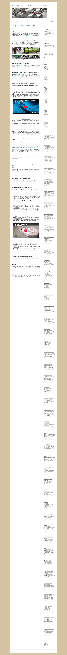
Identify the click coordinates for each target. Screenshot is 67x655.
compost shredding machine (48, 220)
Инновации (45, 515)
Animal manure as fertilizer (47, 146)
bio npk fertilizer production (48, 160)
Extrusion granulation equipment (48, 266)
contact (51, 5)
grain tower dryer (46, 301)
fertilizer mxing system (47, 277)
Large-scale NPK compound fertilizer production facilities (20, 258)
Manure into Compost (47, 344)
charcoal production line (47, 190)
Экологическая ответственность (48, 619)
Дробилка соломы (46, 509)
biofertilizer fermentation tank (48, 167)
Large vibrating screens (23, 248)
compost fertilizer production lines (48, 214)
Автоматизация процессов (47, 482)
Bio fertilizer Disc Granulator (48, 159)
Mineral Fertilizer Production (48, 356)
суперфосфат (46, 596)
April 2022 (45, 112)
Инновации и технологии (47, 520)
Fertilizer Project (46, 286)
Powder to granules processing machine (49, 409)
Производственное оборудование (48, 571)
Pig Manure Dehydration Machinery (49, 398)
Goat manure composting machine (48, 295)
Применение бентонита (47, 566)
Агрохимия (45, 486)
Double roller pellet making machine (49, 244)
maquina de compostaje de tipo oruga (49, 352)
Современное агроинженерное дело (49, 594)
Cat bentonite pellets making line (48, 182)
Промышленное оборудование (48, 582)
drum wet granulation (25, 119)
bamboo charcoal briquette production (49, 149)
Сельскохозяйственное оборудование (49, 586)
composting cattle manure (47, 221)
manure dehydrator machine (48, 342)
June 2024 (45, 88)
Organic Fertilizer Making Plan (48, 375)
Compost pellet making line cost (48, 218)
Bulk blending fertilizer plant (48, 179)
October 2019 (46, 126)
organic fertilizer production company (49, 380)
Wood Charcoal (46, 474)
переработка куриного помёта (48, 564)
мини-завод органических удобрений (49, 543)
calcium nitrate (37, 189)
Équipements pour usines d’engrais (48, 255)
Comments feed (46, 644)
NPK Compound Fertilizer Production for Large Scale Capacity (24, 164)
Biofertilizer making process (47, 171)
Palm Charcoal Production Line (48, 388)
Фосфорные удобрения (47, 618)
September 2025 (46, 71)
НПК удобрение (46, 544)
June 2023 (45, 101)
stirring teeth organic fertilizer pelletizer (49, 455)
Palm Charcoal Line (46, 387)
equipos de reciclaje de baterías (48, 263)
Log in (45, 642)
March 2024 (45, 91)
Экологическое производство (48, 628)
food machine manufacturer (48, 288)
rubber (32, 94)
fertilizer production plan (47, 285)
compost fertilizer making (47, 213)
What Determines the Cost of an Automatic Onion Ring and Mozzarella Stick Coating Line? (49, 33)
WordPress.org (46, 645)
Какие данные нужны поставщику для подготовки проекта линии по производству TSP (49, 28)
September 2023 (46, 98)
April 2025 (45, 77)
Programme (17, 5)
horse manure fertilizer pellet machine (49, 311)
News (44, 359)
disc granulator (46, 241)
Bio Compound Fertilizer (47, 156)
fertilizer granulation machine (48, 272)
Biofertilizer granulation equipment (48, 168)
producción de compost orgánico (48, 416)
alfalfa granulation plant (47, 145)
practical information (29, 5)
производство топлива (47, 577)
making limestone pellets (47, 340)
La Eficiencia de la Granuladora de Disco (49, 322)
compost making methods (47, 216)
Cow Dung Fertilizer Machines (48, 236)
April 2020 (45, 125)
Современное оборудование (48, 595)
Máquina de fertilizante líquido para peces (49, 353)
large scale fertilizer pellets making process (25, 157)
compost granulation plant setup (48, 215)
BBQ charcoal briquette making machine (49, 152)
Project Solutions (46, 423)
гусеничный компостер (47, 503)
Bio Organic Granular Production (48, 162)
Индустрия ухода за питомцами (48, 514)
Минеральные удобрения (47, 541)
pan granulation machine (47, 390)
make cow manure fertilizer (47, 336)
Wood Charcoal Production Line (48, 478)
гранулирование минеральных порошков (49, 495)
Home (12, 5)
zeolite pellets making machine (48, 479)
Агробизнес (45, 483)
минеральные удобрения (47, 542)
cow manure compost (47, 239)
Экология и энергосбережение (48, 632)
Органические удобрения (47, 560)
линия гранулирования (47, 526)
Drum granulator (46, 250)
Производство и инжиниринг (48, 574)
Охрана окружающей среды (48, 562)
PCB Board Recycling (46, 391)
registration (37, 5)
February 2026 (46, 66)
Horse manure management (48, 312)
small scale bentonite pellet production (49, 445)
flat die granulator (46, 287)
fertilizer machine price (47, 273)
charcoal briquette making (47, 185)
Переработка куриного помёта (48, 563)
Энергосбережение (46, 634)
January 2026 (45, 67)
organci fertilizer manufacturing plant (49, 368)
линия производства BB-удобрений (49, 536)
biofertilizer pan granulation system (49, 172)
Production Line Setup (47, 422)
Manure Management (47, 346)
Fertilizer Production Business (48, 284)
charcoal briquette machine (47, 184)
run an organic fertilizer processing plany (49, 435)
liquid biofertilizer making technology (49, 331)
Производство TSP (46, 573)
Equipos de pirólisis (46, 260)
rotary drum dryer (46, 425)
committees (22, 5)
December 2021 (46, 116)
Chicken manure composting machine (49, 193)
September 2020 (46, 123)
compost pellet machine (47, 217)
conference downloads (44, 5)
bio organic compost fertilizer (48, 161)
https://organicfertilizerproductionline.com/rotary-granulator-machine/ (26, 147)
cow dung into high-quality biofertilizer (49, 237)
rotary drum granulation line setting (49, 426)
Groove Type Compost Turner (48, 307)
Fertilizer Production (46, 283)
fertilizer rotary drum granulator (35, 32)
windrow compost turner (47, 473)
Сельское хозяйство (47, 584)
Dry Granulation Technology (48, 253)
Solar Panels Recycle (46, 450)
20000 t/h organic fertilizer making (48, 135)
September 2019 (46, 127)
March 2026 (45, 65)
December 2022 (46, 105)
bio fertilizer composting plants (48, 158)
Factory (45, 267)
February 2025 (46, 79)
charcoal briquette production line (48, 186)
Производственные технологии (48, 572)
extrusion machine (36, 210)
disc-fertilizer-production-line (48, 243)
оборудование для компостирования (49, 552)
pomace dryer (46, 403)
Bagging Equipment (46, 148)
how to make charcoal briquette (48, 317)
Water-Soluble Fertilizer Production (48, 471)
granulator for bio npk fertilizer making (49, 306)
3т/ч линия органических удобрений (49, 139)
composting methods (47, 225)
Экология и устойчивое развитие (48, 631)
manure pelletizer (46, 348)
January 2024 (45, 93)
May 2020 (45, 124)
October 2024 (46, 83)
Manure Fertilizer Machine (47, 343)
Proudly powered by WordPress (16, 651)
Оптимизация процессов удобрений (49, 559)
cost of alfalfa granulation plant (48, 232)
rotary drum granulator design (35, 157)
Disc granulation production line (48, 240)
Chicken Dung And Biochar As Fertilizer (49, 191)
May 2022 (45, 111)
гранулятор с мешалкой (47, 501)
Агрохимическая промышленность (48, 485)
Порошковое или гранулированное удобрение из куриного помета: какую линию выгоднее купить (49, 36)
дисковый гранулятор (47, 507)
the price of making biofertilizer (48, 459)
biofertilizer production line (47, 175)
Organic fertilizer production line (48, 381)
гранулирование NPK (47, 494)
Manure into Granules (47, 345)
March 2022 (45, 113)
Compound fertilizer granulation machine (23, 274)
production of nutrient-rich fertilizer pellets (26, 35)
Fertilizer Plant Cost (46, 282)
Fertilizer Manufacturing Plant (48, 275)
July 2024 (45, 87)
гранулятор (45, 496)
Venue (45, 469)
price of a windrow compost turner (48, 413)
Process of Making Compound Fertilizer (19, 276)
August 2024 (45, 86)
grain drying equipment (47, 299)
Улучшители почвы (46, 607)
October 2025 (46, 70)
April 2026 (45, 64)
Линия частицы (46, 538)
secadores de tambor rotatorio (48, 438)
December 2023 (46, 94)
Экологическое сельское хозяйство (49, 629)
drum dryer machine (47, 249)
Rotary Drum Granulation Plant (48, 427)
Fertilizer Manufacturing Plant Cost (48, 276)
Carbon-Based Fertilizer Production (48, 181)
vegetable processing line (47, 467)
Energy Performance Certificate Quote (49, 52)
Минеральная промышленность (48, 540)
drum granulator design (21, 65)
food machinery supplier (47, 290)
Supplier (45, 456)
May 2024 (45, 89)
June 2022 (45, 110)
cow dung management (47, 238)
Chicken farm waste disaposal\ (48, 192)
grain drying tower (46, 300)
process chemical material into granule (49, 414)
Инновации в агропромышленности (49, 516)
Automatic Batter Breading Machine (49, 147)
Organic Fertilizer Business (47, 370)
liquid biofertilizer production (48, 332)
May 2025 (45, 76)
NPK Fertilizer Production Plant (48, 364)
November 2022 (46, 106)
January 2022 (45, 115)
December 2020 (46, 122)
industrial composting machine (48, 321)
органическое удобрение (47, 561)
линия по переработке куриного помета (49, 527)
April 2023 (45, 103)
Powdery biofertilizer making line (48, 410)
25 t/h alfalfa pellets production (48, 136)
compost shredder (46, 219)
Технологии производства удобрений (49, 599)
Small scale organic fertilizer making (49, 448)
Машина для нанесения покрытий (48, 539)
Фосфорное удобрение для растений (49, 617)
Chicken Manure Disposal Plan (48, 194)
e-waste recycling (46, 254)
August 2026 (45, 59)
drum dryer (45, 248)
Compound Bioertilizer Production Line (49, 226)
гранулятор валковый (47, 497)
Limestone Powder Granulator (48, 330)
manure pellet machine (47, 347)
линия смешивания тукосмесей (48, 537)
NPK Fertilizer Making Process (48, 363)
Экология (45, 630)
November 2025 (46, 69)
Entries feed (45, 643)
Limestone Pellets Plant (47, 329)
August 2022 (45, 109)
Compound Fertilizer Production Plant (49, 231)
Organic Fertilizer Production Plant (48, 382)
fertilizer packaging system (47, 278)
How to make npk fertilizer (15, 275)
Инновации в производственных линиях (49, 518)
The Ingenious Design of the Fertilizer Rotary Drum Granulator (23, 26)
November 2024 (46, 82)
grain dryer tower (46, 298)
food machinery (46, 289)
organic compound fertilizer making (49, 369)
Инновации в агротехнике (47, 517)
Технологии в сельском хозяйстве (48, 597)
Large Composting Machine (47, 323)
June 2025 (45, 75)
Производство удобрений (47, 578)
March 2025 (45, 78)
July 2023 (45, 100)
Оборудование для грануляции (48, 549)
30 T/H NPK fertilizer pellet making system (49, 137)
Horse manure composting (47, 310)
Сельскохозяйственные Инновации (49, 589)
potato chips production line (48, 405)
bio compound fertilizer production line (49, 157)
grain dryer (45, 297)
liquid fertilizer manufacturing (48, 333)
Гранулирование (46, 493)
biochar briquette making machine (48, 163)
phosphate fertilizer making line (48, 393)
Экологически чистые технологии (48, 623)
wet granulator (46, 472)
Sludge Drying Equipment (47, 444)
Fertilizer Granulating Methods (48, 271)
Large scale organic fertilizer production (49, 325)
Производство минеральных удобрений (49, 575)
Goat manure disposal (47, 296)
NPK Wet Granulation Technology (48, 367)
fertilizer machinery (46, 274)
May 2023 (45, 102)
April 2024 (45, 90)
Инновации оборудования (47, 521)
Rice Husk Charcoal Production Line (49, 424)
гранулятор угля (46, 502)
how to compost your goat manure (49, 313)
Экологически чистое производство (49, 622)
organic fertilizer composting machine (49, 371)
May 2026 (45, 63)
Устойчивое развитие (47, 609)
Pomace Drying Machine (47, 404)
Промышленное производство (48, 583)
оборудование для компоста (48, 551)
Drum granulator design (47, 251)
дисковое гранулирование (47, 506)
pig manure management (47, 400)
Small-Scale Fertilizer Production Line (49, 449)
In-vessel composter (46, 320)
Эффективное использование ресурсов (49, 636)
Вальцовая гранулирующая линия (48, 491)
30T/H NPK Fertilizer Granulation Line (49, 138)
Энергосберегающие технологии (48, 633)
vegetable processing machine (48, 468)
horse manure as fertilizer (47, 309)
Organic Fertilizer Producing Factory (49, 379)
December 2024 (46, 81)
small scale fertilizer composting (48, 447)
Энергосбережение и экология (48, 635)
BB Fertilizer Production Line (48, 151)
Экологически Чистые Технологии (48, 624)
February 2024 (46, 92)
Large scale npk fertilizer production (24, 275)
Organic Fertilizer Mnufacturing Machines (49, 378)
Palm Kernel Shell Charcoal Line (48, 389)
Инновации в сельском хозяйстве (48, 519)
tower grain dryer (46, 463)
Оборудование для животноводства (49, 550)
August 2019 (45, 128)
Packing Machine (46, 386)
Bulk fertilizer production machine (48, 180)
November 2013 (46, 129)
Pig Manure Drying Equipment (48, 399)
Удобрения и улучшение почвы (48, 606)
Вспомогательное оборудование (48, 492)
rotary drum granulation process (18, 74)
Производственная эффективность (49, 570)
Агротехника (45, 484)
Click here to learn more (33, 78)
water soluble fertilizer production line (49, 470)
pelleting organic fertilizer (47, 392)
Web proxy (45, 45)
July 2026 (45, 60)
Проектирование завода (47, 567)
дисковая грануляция (47, 505)
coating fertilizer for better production (49, 202)
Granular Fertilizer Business (47, 305)
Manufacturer (46, 341)
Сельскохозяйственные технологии (49, 590)
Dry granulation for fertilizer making (49, 252)
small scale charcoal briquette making (49, 446)
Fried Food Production (47, 294)
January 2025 (45, 80)
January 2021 (45, 121)
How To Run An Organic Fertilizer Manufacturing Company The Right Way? (49, 46)
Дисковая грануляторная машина (48, 504)
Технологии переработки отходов (48, 598)
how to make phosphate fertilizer (48, 319)
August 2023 (45, 99)
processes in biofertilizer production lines (49, 415)
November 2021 (46, 117)
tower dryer (45, 462)
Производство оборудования (48, 576)
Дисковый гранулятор (47, 508)
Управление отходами (47, 608)
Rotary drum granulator (47, 428)
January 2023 (45, 104)
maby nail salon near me (47, 48)
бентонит (45, 490)
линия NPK (45, 525)
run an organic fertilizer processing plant (49, 434)
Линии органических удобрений (48, 524)
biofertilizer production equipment (48, 174)
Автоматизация (46, 480)
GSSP (44, 308)
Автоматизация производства (48, 481)
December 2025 (46, 68)
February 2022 (46, 114)
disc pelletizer (46, 242)
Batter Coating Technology (47, 150)
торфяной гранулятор (47, 605)
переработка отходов (47, 565)
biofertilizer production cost (48, 173)
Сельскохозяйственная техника (48, 585)
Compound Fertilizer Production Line (35, 274)
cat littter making (46, 183)
